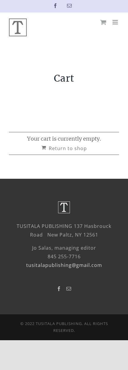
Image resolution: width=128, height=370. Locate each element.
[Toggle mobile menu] (116, 22)
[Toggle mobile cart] (103, 22)
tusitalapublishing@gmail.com (64, 265)
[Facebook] (59, 288)
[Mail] (68, 288)
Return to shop (68, 148)
